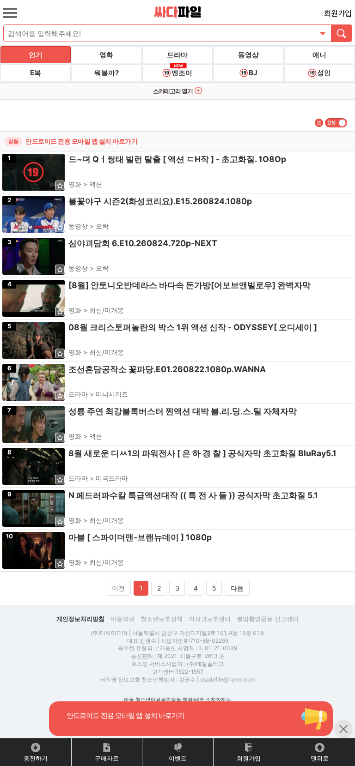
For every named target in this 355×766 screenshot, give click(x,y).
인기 (36, 54)
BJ (253, 72)
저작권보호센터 (210, 618)
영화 (106, 54)
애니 (319, 54)
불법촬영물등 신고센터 (268, 618)
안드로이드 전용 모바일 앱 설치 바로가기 (81, 141)
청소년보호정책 (162, 618)
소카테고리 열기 (173, 91)
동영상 (248, 54)
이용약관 (122, 618)
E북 (35, 72)
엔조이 (181, 72)
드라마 (177, 54)
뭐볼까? (106, 72)
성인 (324, 72)
